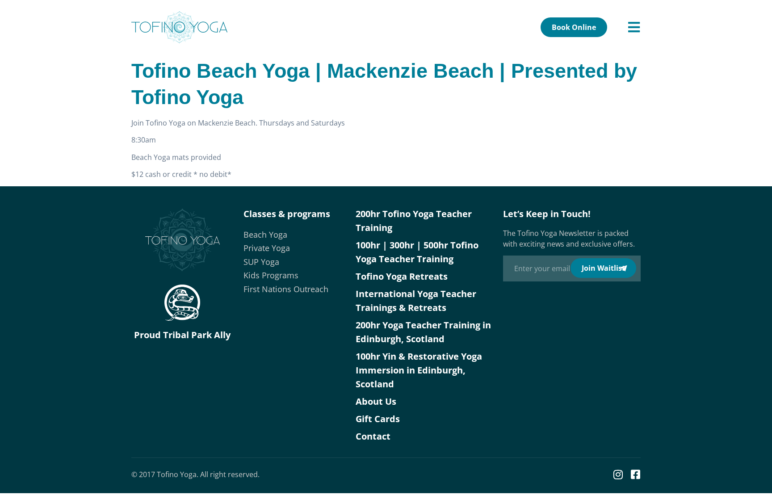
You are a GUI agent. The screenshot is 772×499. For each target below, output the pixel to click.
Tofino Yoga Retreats (402, 276)
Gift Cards (378, 419)
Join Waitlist (603, 268)
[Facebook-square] (635, 474)
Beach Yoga (265, 234)
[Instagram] (618, 474)
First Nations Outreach (285, 289)
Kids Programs (270, 275)
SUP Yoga (261, 261)
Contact (373, 436)
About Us (376, 401)
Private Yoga (266, 248)
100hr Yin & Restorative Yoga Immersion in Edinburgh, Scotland (419, 370)
